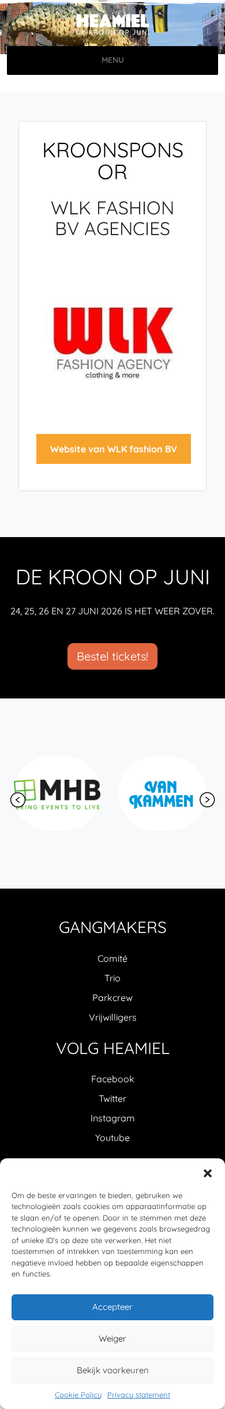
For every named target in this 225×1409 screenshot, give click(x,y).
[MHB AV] (57, 793)
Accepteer (112, 1306)
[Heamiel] (112, 24)
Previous (18, 800)
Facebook (112, 1079)
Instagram (113, 1118)
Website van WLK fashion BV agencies (113, 453)
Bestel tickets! (112, 656)
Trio (112, 978)
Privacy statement (138, 1394)
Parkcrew (112, 997)
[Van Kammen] (162, 793)
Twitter (112, 1098)
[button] (207, 1172)
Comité (112, 958)
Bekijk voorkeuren (113, 1370)
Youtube (112, 1137)
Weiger (112, 1338)
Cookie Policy (78, 1394)
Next (207, 800)
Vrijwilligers (113, 1017)
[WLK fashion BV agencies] (112, 342)
